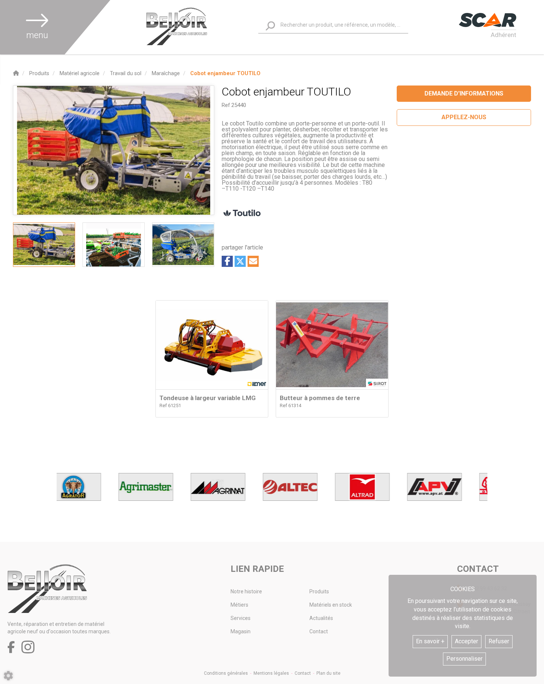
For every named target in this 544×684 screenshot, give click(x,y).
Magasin (241, 631)
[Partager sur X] (240, 261)
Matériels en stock (330, 605)
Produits (319, 591)
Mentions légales (271, 673)
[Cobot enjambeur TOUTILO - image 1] (44, 244)
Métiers (239, 605)
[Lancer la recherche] (270, 26)
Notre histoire (246, 591)
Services (241, 618)
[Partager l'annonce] (253, 261)
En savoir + (430, 641)
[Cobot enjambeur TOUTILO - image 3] (183, 244)
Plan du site (328, 673)
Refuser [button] (498, 641)
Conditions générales (226, 673)
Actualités (321, 618)
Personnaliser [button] (464, 658)
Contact (318, 631)
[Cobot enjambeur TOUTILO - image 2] (114, 244)
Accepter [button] (466, 641)
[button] (225, 73)
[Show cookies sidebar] (8, 675)
